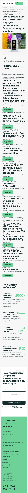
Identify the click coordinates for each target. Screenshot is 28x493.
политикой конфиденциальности (17, 407)
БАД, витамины (6, 431)
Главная (4, 7)
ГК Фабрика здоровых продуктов (12, 454)
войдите (17, 61)
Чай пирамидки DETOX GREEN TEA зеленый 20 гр (12, 150)
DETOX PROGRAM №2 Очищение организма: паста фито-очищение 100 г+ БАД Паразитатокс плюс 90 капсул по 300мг (13, 231)
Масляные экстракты (8, 9)
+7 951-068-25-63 (9, 420)
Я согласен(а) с (13, 407)
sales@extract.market (9, 423)
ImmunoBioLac (10, 269)
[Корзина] (17, 3)
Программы (5, 439)
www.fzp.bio (9, 473)
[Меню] (25, 3)
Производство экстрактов (10, 451)
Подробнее (7, 110)
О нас (4, 448)
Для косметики (6, 437)
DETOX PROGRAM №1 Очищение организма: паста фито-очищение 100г (13, 203)
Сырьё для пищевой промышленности (12, 442)
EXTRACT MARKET (8, 3)
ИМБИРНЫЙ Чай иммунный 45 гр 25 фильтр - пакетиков (13, 118)
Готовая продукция (7, 434)
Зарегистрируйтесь (7, 61)
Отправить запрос (14, 402)
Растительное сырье (7, 445)
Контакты (5, 467)
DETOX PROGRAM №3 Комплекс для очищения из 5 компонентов (12, 255)
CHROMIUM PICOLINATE (9, 184)
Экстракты (20, 9)
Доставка (5, 462)
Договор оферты (7, 465)
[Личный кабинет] (21, 3)
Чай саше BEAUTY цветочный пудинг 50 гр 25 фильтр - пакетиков (12, 169)
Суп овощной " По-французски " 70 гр (13, 134)
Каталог (12, 7)
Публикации (6, 456)
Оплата (4, 459)
